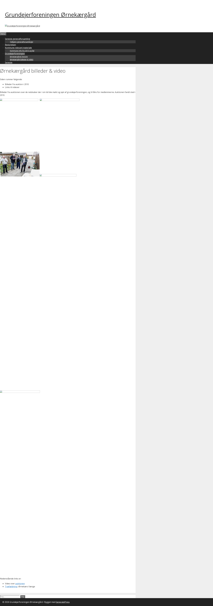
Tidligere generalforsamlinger (21, 42)
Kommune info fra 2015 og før (22, 51)
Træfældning (11, 586)
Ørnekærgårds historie (19, 56)
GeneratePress (63, 602)
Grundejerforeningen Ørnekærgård (50, 14)
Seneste (8, 62)
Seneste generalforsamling (17, 38)
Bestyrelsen (10, 44)
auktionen (20, 583)
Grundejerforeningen (15, 53)
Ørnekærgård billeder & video (21, 59)
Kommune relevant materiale (18, 47)
